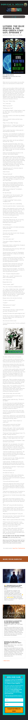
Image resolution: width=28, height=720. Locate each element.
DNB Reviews (11, 646)
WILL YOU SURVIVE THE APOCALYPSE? (14, 10)
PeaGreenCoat (21, 548)
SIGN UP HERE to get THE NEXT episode (14, 535)
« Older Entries (6, 660)
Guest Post (15, 548)
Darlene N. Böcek (8, 35)
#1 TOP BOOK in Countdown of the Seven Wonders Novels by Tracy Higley (13, 622)
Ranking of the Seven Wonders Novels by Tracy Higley (12, 642)
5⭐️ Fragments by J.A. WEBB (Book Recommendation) (13, 586)
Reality (20, 35)
